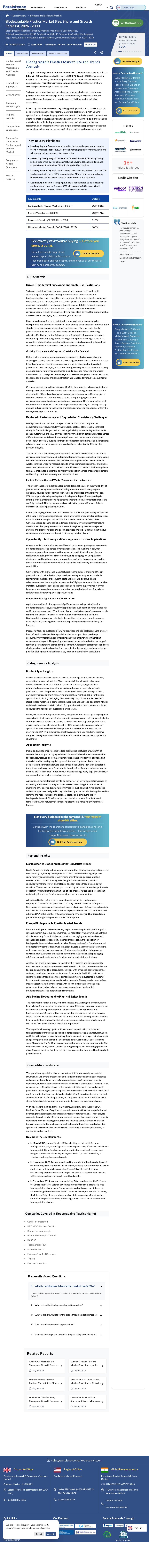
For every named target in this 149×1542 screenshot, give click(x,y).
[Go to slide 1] (116, 51)
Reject (39, 1534)
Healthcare (90, 44)
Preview (9, 53)
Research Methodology (58, 53)
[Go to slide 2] (118, 51)
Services (59, 7)
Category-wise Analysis (13, 104)
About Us (98, 7)
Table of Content (38, 53)
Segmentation (22, 53)
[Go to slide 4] (125, 51)
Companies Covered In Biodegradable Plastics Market (13, 145)
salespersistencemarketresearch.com (76, 1460)
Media (79, 7)
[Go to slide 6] (129, 51)
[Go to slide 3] (122, 51)
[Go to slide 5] (127, 51)
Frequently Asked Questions (12, 163)
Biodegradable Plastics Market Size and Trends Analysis (13, 67)
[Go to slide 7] (132, 51)
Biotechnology (19, 15)
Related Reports (10, 177)
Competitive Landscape (12, 128)
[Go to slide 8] (134, 51)
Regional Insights (10, 116)
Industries (37, 7)
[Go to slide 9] (136, 51)
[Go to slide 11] (140, 51)
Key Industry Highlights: (13, 85)
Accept (50, 1534)
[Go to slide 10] (138, 51)
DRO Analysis (13, 94)
